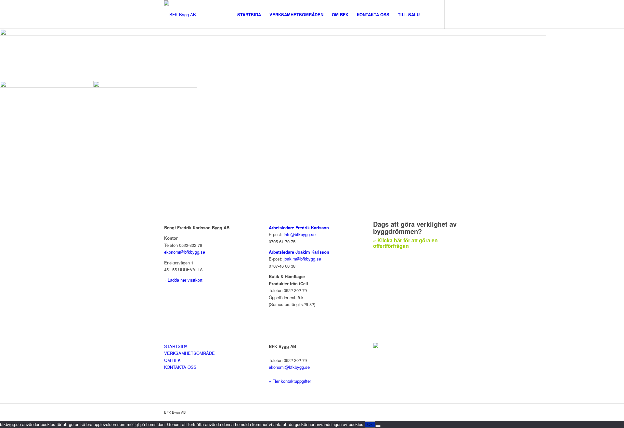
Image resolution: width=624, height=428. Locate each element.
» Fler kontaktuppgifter (290, 381)
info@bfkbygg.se (300, 234)
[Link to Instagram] (455, 14)
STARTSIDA (176, 346)
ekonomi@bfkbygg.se (184, 252)
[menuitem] (249, 14)
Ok (370, 424)
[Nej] (378, 426)
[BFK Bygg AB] (180, 14)
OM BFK (172, 360)
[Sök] (430, 14)
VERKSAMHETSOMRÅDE (189, 353)
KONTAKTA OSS (180, 367)
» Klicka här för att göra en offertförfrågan (405, 243)
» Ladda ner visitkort (183, 280)
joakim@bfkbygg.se (302, 259)
